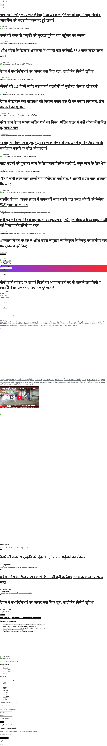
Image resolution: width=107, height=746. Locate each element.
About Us (5, 258)
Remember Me (6, 719)
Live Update (5, 294)
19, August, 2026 (4, 566)
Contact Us (6, 673)
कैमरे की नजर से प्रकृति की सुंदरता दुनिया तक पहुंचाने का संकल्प (42, 35)
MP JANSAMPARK (10, 622)
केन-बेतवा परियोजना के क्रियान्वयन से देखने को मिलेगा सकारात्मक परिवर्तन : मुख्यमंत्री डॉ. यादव (24, 625)
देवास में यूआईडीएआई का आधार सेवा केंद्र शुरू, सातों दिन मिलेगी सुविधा (47, 71)
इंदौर (7, 692)
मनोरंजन (5, 699)
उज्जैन (7, 291)
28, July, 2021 (3, 295)
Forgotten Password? (6, 725)
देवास (4, 274)
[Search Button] (13, 680)
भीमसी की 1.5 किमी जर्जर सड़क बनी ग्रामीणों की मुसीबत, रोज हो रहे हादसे (49, 86)
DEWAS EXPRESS (6, 564)
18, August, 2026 (4, 591)
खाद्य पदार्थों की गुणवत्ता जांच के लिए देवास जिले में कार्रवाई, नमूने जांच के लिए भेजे (52, 163)
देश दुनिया (5, 698)
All (4, 8)
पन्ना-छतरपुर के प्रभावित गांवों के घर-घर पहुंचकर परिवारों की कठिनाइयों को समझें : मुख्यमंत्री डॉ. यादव (25, 628)
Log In (2, 741)
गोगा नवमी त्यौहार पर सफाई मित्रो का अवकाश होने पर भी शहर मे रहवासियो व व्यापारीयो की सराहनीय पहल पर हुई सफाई (50, 17)
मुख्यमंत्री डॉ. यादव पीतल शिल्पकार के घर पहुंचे (13, 630)
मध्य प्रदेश (5, 690)
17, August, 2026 (4, 611)
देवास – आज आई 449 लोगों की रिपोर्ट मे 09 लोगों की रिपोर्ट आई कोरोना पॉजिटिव (20, 618)
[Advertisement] (47, 309)
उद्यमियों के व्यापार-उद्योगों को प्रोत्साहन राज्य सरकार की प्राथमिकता (18, 632)
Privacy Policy (7, 671)
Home (5, 687)
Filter (2, 4)
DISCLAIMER (7, 670)
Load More (3, 254)
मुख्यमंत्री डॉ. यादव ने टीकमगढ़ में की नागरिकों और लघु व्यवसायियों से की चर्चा (19, 626)
